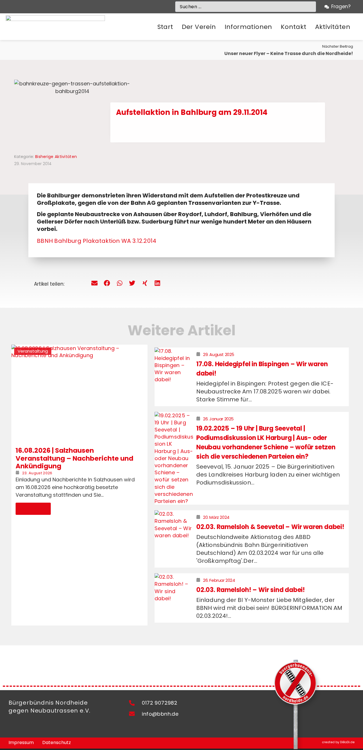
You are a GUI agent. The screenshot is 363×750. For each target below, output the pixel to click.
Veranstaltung (33, 351)
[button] (199, 26)
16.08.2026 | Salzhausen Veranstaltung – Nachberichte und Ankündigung (74, 458)
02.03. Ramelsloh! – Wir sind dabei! (250, 589)
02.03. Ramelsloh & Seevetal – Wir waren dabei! (270, 527)
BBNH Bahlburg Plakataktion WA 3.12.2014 (97, 241)
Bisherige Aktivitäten (56, 156)
